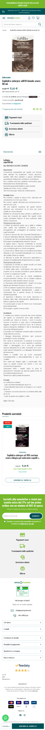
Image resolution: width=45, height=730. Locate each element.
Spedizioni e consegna (12, 651)
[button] (20, 487)
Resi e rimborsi (9, 658)
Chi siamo (7, 622)
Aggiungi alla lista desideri (13, 109)
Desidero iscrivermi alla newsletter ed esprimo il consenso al (23, 523)
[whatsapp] (5, 718)
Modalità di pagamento (12, 644)
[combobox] (22, 24)
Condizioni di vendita (11, 638)
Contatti (6, 629)
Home (4, 30)
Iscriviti (36, 516)
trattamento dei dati (27, 524)
